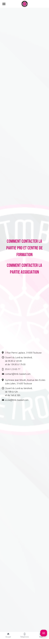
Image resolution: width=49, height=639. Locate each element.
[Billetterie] (43, 633)
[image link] (24, 4)
